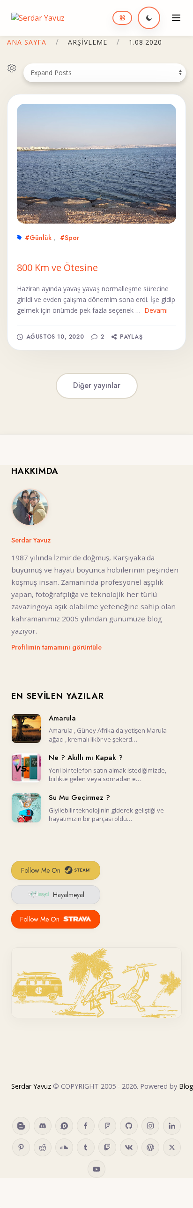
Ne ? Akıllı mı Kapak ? (86, 757)
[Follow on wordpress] (150, 1147)
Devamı (156, 310)
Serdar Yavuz (31, 540)
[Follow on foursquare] (107, 1126)
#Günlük (38, 237)
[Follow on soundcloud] (64, 1147)
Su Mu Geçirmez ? (79, 797)
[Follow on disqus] (64, 1126)
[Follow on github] (129, 1126)
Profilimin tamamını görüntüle (56, 647)
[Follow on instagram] (150, 1126)
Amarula (62, 718)
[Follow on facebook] (86, 1126)
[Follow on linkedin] (172, 1126)
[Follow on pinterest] (21, 1147)
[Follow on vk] (129, 1147)
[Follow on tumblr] (86, 1147)
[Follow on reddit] (43, 1147)
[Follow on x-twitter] (172, 1147)
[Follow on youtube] (96, 1169)
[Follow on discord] (43, 1126)
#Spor (69, 237)
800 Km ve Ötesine (57, 267)
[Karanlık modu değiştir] (149, 17)
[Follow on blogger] (21, 1126)
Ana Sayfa (26, 42)
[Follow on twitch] (107, 1147)
